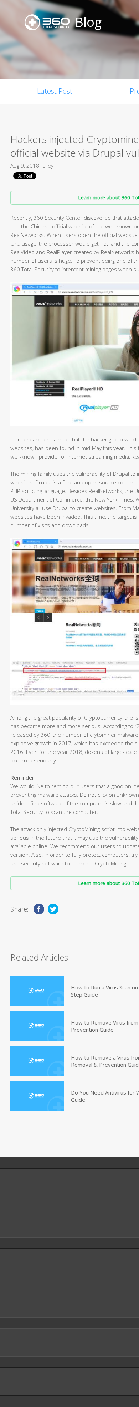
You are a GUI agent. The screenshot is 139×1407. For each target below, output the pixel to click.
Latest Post (54, 91)
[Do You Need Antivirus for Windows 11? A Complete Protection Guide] (37, 1096)
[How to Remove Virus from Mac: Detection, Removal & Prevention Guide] (37, 1026)
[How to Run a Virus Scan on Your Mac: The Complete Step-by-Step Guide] (37, 991)
